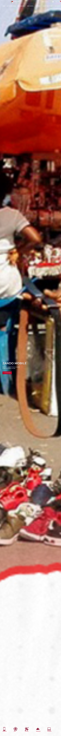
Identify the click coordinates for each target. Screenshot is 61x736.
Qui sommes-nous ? (11, 6)
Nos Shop (37, 6)
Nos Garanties (21, 6)
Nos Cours (57, 6)
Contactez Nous (7, 372)
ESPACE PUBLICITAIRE (47, 6)
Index (4, 6)
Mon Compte (30, 6)
